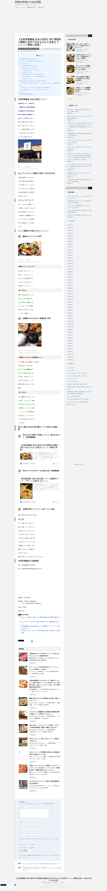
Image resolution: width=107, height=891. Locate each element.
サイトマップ (23, 7)
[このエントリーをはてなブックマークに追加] (32, 641)
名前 (21, 822)
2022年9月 (70, 238)
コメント (21, 807)
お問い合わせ (41, 7)
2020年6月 (70, 310)
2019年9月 (70, 329)
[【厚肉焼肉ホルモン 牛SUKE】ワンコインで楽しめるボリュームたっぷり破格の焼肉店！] (23, 660)
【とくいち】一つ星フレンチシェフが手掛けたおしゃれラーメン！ (82, 45)
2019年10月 (70, 326)
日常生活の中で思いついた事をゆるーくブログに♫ (53, 882)
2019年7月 (70, 335)
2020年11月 (70, 296)
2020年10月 (70, 299)
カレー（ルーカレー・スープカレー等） (77, 373)
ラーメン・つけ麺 (71, 381)
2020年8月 (70, 304)
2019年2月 (70, 348)
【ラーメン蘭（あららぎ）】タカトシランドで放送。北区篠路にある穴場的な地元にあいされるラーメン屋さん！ (79, 166)
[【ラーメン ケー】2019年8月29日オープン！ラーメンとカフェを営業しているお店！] (23, 674)
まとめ (21, 92)
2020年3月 (70, 313)
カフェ (32, 50)
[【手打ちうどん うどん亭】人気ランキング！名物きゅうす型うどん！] (23, 745)
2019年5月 (70, 340)
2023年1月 (70, 227)
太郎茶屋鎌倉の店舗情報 (26, 94)
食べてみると (27, 72)
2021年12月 (70, 263)
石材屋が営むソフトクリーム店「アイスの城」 (34, 89)
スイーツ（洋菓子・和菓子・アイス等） (77, 375)
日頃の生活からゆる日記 (28, 2)
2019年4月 (70, 343)
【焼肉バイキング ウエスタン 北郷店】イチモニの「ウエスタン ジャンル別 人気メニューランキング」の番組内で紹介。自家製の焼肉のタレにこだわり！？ (44, 768)
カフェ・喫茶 (43, 48)
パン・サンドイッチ (72, 378)
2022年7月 (70, 244)
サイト (21, 832)
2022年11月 (70, 233)
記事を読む (33, 663)
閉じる (41, 55)
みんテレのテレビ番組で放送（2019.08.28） (31, 61)
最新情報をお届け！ (31, 7)
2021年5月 (70, 279)
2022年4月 (70, 252)
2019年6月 (70, 337)
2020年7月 (70, 307)
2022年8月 (70, 241)
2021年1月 (70, 290)
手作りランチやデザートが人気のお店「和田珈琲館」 (36, 87)
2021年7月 (70, 274)
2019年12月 (70, 321)
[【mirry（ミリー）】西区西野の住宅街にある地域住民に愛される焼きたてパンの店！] (23, 759)
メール (21, 827)
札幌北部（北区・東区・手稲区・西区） (77, 384)
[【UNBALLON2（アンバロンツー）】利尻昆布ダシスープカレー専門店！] (70, 61)
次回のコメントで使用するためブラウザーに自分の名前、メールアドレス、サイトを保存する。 (39, 840)
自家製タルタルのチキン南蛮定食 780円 (32, 74)
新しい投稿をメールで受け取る (27, 847)
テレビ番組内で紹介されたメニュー (29, 65)
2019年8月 (70, 332)
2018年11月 (70, 357)
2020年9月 (70, 302)
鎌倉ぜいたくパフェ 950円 (29, 67)
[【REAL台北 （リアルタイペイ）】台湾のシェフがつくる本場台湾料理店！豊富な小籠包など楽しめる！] (23, 732)
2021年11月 (70, 266)
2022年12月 (70, 230)
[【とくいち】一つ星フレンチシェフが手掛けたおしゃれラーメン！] (70, 50)
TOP (17, 7)
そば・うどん (70, 367)
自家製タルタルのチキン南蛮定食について (35, 76)
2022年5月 (70, 249)
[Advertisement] (53, 20)
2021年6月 (70, 277)
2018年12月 (70, 354)
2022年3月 (70, 255)
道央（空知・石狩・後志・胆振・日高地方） (78, 399)
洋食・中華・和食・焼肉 (25, 50)
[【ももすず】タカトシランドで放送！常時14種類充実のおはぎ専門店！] (23, 788)
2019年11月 (70, 324)
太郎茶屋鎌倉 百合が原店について (28, 59)
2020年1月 (70, 318)
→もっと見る (70, 98)
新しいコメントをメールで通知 (27, 844)
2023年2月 (70, 224)
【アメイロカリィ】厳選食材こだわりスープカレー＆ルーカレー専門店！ (82, 67)
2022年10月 (70, 235)
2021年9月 (70, 268)
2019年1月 (70, 351)
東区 (35, 50)
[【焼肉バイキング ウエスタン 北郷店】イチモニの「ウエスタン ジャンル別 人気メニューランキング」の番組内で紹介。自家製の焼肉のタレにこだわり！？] (23, 772)
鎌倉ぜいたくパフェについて (31, 70)
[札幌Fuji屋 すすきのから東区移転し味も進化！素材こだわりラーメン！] (23, 705)
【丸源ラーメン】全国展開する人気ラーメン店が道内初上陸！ (82, 89)
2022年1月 (70, 260)
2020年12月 (70, 293)
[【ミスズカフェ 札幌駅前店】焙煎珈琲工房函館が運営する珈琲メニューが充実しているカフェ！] (23, 718)
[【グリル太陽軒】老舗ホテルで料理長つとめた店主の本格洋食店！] (70, 83)
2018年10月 (70, 359)
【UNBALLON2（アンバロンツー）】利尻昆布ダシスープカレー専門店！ (83, 56)
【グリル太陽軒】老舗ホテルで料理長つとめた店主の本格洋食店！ (82, 78)
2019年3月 (70, 346)
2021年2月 (70, 288)
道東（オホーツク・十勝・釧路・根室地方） (78, 401)
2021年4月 (70, 282)
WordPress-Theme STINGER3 (53, 884)
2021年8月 (70, 271)
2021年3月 (70, 285)
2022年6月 (70, 246)
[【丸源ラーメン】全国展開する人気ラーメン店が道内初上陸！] (70, 94)
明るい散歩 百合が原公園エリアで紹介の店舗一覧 (32, 81)
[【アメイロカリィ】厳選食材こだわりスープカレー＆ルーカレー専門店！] (70, 72)
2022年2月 (70, 257)
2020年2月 (70, 315)
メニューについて (24, 63)
